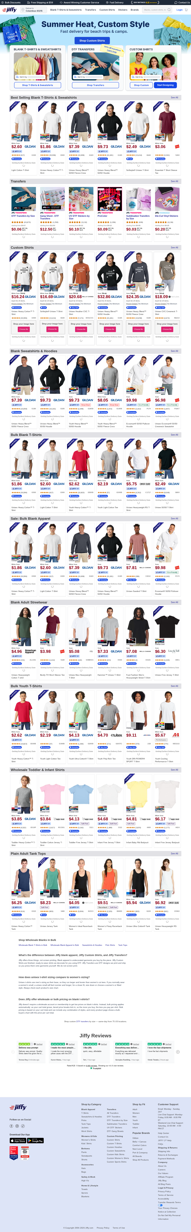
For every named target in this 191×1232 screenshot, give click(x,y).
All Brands (137, 1156)
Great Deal (85, 405)
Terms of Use (119, 1228)
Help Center (163, 1133)
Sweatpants (86, 1156)
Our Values (163, 1173)
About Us (162, 1166)
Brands (135, 9)
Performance (161, 740)
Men (135, 1117)
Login (180, 9)
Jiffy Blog (162, 1180)
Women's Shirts (88, 1140)
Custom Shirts (107, 9)
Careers (161, 1170)
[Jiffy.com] (9, 9)
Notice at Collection (167, 1212)
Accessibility (163, 1199)
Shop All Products (141, 1160)
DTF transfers (82, 1021)
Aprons (84, 1193)
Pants (84, 1152)
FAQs (160, 1144)
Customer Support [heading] (168, 1104)
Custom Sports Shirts (116, 1162)
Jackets (84, 1127)
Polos (83, 1120)
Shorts (84, 1159)
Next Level (137, 1149)
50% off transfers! (112, 49)
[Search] (169, 9)
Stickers (122, 9)
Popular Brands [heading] (141, 1133)
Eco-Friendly (144, 405)
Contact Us (163, 1137)
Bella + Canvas (139, 1142)
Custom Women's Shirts (118, 1158)
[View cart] (186, 9)
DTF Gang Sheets (115, 1131)
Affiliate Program (165, 1177)
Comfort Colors (140, 1145)
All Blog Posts (164, 1184)
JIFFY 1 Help (164, 1140)
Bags (83, 1172)
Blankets (85, 1196)
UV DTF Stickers (114, 1127)
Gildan (136, 1138)
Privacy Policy (164, 1191)
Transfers (90, 9)
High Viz (85, 1180)
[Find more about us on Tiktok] (23, 1126)
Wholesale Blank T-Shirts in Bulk (33, 945)
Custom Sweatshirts (116, 1151)
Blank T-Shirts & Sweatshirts (66, 9)
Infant (135, 1127)
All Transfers (112, 1113)
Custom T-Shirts (114, 1143)
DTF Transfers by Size (117, 1120)
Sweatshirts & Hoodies (92, 945)
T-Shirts (85, 1113)
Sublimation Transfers (117, 1124)
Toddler (136, 1124)
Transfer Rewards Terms (169, 1202)
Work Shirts (86, 1131)
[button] (37, 85)
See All (174, 97)
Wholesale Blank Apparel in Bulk (64, 945)
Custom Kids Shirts (115, 1154)
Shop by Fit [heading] (139, 1104)
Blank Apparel (88, 1109)
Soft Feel (84, 824)
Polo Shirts (110, 945)
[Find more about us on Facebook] (11, 1126)
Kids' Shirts (86, 1143)
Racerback (103, 907)
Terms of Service (165, 1195)
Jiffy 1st (16, 151)
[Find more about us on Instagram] (17, 1126)
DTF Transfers (113, 1117)
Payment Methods (166, 1158)
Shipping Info (164, 1151)
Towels (84, 1189)
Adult (135, 1109)
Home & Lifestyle (89, 1185)
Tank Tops (122, 945)
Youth (135, 1120)
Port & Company (140, 1152)
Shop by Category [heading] (91, 1104)
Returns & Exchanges (168, 1155)
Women (136, 1113)
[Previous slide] (10, 34)
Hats (83, 1168)
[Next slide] (181, 34)
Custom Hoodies (114, 1147)
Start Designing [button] (165, 85)
